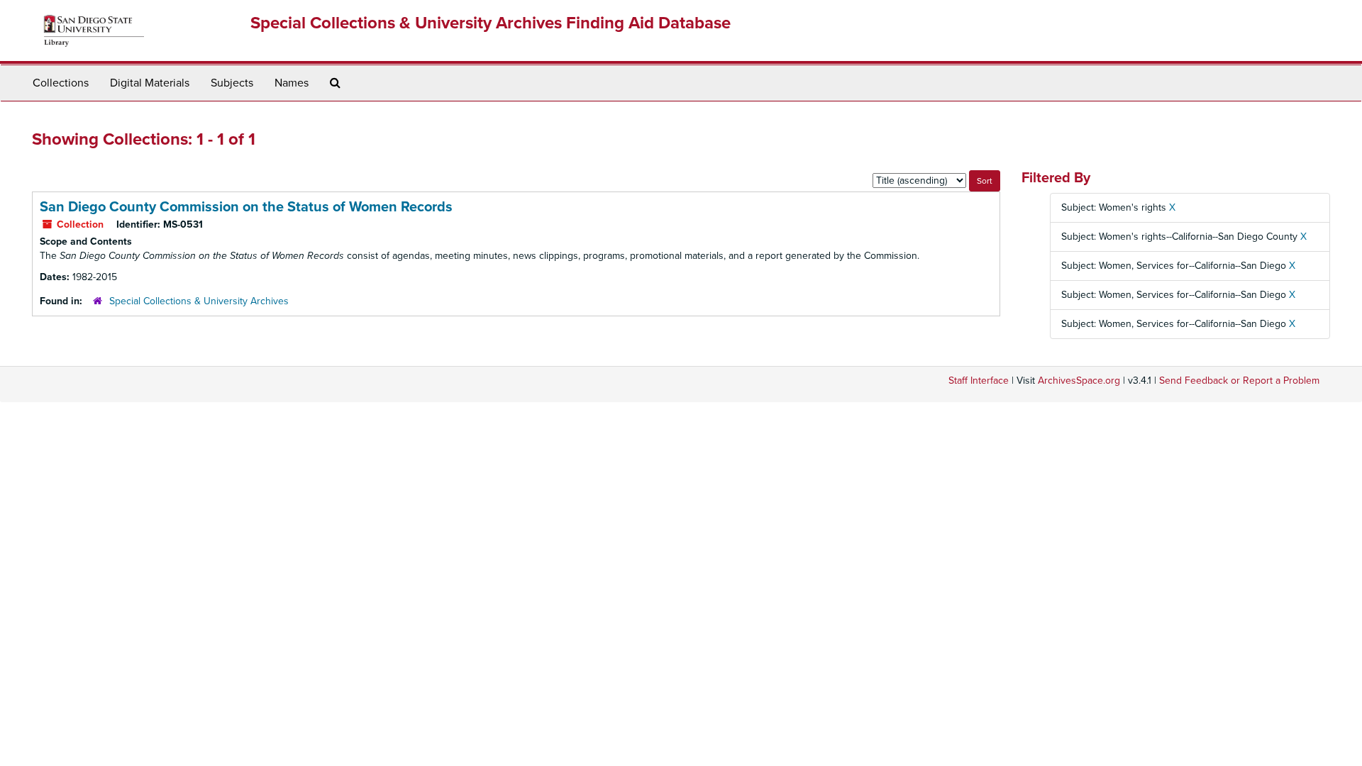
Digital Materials (149, 83)
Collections (61, 83)
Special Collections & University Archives (199, 301)
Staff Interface (978, 380)
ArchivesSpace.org (1079, 380)
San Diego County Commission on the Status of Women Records (246, 207)
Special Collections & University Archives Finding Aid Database (490, 23)
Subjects (232, 83)
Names (292, 83)
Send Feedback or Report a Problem (1239, 380)
